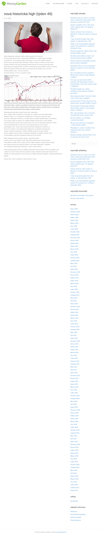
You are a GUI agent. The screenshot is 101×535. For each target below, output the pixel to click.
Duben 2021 (74, 384)
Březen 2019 (74, 456)
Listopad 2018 (74, 467)
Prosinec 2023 (74, 292)
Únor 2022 (73, 355)
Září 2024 (73, 266)
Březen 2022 (74, 352)
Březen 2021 (74, 387)
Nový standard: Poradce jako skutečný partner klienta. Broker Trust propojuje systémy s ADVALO (82, 108)
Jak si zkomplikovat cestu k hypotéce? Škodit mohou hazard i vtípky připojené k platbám (82, 75)
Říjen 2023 (73, 298)
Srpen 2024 (74, 269)
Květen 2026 (74, 217)
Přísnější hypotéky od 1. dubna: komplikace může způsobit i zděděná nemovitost (81, 91)
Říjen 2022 (73, 332)
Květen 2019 (74, 450)
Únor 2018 (73, 482)
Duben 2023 (74, 315)
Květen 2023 (74, 312)
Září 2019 (73, 438)
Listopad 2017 (74, 487)
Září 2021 (73, 370)
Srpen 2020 (74, 407)
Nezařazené (74, 501)
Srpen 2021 (74, 372)
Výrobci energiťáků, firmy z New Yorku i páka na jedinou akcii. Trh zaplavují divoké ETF (82, 27)
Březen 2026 (74, 223)
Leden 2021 (74, 393)
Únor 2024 (73, 286)
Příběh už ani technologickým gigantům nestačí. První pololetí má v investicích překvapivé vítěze (82, 46)
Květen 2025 (74, 243)
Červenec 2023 (75, 306)
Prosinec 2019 (74, 430)
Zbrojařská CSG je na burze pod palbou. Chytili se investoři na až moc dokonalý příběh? (83, 68)
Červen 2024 (74, 275)
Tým (76, 3)
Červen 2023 (74, 309)
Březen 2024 (74, 283)
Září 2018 (73, 473)
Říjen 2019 (73, 436)
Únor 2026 (73, 226)
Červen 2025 (74, 240)
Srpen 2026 (74, 209)
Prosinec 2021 (74, 361)
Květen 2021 (74, 381)
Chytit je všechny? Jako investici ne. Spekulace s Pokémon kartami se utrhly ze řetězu (83, 34)
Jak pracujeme (58, 3)
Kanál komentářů (75, 517)
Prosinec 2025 (74, 232)
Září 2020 (73, 404)
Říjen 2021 (73, 367)
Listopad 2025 (74, 234)
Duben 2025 (74, 246)
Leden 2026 (74, 229)
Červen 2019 (74, 447)
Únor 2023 (73, 321)
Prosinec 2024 (74, 257)
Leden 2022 (74, 358)
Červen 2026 (74, 214)
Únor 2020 (73, 424)
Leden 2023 (74, 324)
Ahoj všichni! (89, 195)
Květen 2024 (74, 278)
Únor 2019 (73, 459)
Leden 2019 (74, 461)
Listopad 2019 (74, 433)
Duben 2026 (74, 220)
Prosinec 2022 (74, 326)
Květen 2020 (74, 416)
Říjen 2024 (73, 263)
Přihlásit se (73, 511)
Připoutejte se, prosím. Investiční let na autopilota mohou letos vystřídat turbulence (82, 130)
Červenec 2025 (75, 237)
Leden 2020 (74, 427)
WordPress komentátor (77, 195)
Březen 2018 (74, 479)
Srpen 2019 (74, 441)
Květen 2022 (74, 347)
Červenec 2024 (75, 272)
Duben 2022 (74, 349)
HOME (48, 3)
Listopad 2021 (74, 364)
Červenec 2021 (75, 375)
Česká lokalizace (75, 520)
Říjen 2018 (73, 470)
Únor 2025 (73, 252)
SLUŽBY (69, 3)
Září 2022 (73, 335)
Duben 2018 (74, 476)
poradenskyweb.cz (62, 532)
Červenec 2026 (75, 212)
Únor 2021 (73, 390)
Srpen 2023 (74, 303)
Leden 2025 (74, 255)
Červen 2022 (74, 344)
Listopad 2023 (74, 295)
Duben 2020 (74, 418)
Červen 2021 (74, 378)
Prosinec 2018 (74, 464)
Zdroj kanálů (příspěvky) (78, 514)
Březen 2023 (74, 318)
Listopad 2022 (74, 329)
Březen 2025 (74, 249)
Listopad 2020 (74, 398)
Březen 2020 (74, 421)
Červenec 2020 (75, 410)
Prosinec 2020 (74, 395)
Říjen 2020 (73, 401)
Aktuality (85, 3)
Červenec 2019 (75, 444)
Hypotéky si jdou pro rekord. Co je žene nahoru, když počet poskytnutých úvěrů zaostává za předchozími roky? (82, 20)
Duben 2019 (74, 453)
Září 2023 (73, 301)
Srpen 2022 (74, 338)
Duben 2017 (74, 490)
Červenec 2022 (75, 341)
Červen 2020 (74, 413)
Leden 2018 (74, 484)
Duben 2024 (74, 280)
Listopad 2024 (74, 260)
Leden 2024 (74, 289)
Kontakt (95, 3)
